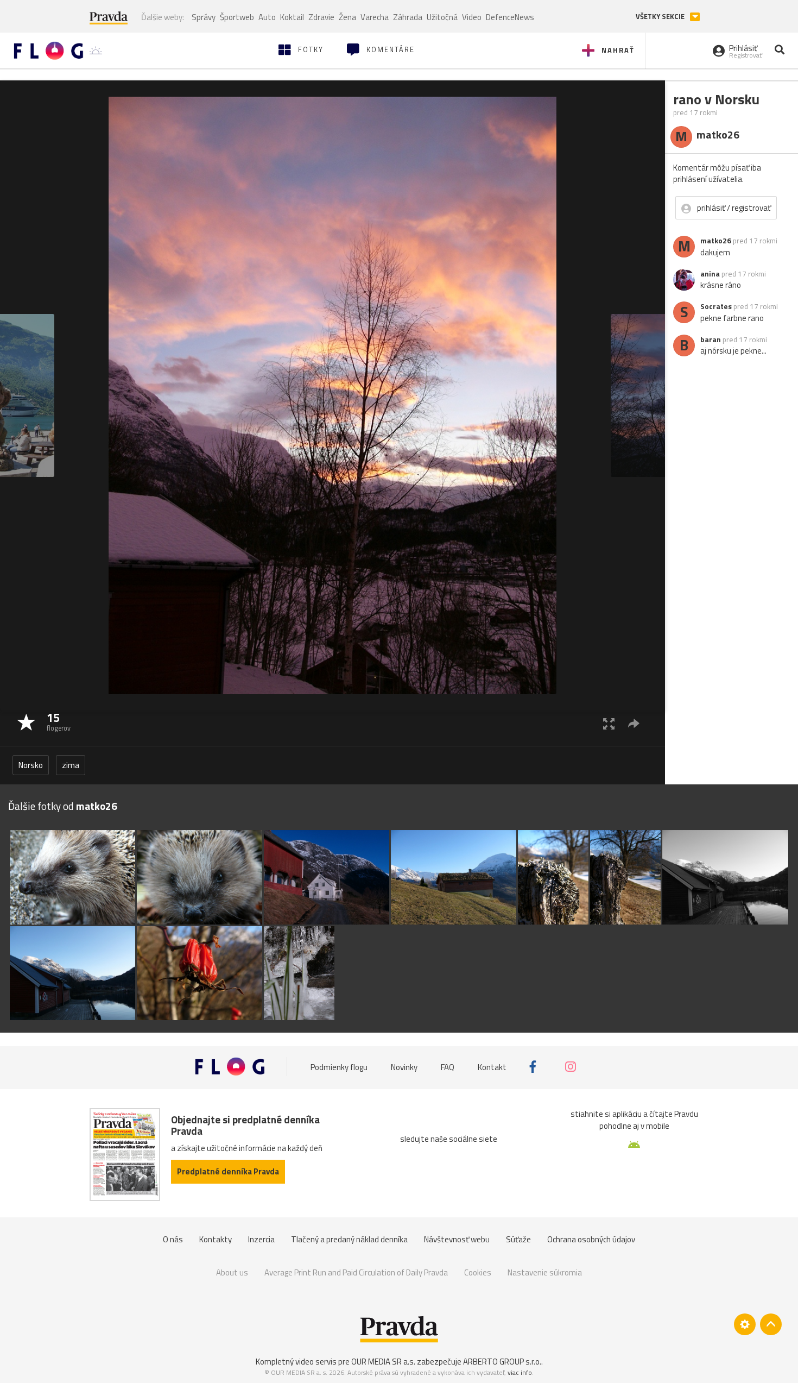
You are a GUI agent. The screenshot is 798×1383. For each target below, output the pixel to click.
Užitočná (442, 17)
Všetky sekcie (661, 16)
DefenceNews (510, 17)
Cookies (477, 1272)
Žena (347, 17)
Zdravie (321, 17)
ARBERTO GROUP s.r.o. (502, 1361)
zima (70, 765)
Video (472, 17)
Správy (204, 17)
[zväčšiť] (609, 723)
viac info (520, 1372)
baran (710, 339)
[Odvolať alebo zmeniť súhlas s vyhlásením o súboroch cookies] (745, 1324)
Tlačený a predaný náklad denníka (349, 1239)
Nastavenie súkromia (545, 1272)
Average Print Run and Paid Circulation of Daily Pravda (356, 1272)
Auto (267, 17)
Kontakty (215, 1239)
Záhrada (407, 17)
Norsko (30, 765)
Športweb (237, 17)
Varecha (374, 17)
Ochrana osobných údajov (591, 1239)
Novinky (404, 1066)
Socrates (716, 306)
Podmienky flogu (339, 1066)
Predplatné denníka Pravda (228, 1171)
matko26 (715, 240)
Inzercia (261, 1239)
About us (232, 1272)
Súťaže (518, 1239)
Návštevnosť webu (457, 1239)
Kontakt (492, 1066)
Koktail (292, 17)
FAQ (447, 1066)
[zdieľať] (633, 723)
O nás (173, 1239)
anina (710, 273)
